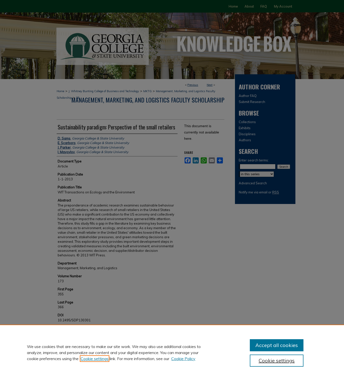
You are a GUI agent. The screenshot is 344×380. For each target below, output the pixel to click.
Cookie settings (95, 358)
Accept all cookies (276, 345)
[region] (172, 352)
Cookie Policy (183, 358)
